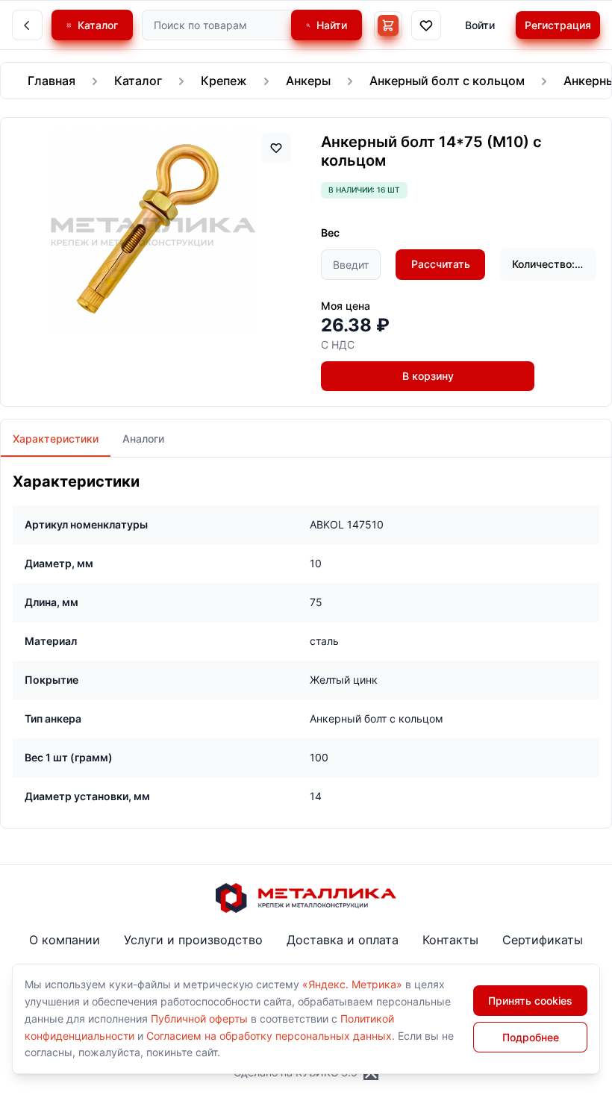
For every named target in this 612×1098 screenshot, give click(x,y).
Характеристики (56, 438)
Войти (480, 25)
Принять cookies (530, 1000)
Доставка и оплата (343, 939)
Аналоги (143, 438)
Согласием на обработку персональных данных (269, 1035)
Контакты (450, 939)
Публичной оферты (199, 1018)
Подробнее (530, 1037)
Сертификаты (542, 939)
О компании (64, 939)
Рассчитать (440, 264)
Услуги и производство (193, 939)
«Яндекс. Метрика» (352, 984)
